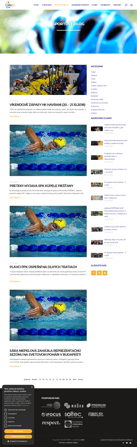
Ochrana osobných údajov (68, 442)
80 (64, 379)
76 (50, 379)
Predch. (35, 379)
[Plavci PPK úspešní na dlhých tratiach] (48, 231)
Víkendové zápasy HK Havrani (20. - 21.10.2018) (47, 105)
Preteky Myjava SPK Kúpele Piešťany (41, 186)
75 (47, 379)
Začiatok (27, 379)
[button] (18, 441)
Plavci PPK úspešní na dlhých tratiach (43, 267)
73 (40, 379)
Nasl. (75, 379)
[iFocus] (51, 418)
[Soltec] (73, 418)
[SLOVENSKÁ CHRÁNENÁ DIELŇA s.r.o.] (73, 427)
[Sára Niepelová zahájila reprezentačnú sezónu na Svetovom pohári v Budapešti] (48, 315)
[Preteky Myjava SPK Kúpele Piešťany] (48, 150)
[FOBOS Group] (96, 418)
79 (60, 379)
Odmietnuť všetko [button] (18, 436)
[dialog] (18, 415)
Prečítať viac (25, 405)
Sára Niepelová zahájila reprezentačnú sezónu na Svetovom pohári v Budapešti (45, 353)
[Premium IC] (96, 408)
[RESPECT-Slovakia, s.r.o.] (51, 425)
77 (53, 379)
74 (43, 379)
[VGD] (51, 408)
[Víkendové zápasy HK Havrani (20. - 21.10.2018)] (48, 80)
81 (67, 379)
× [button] (32, 387)
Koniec (80, 379)
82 (70, 379)
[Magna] (73, 408)
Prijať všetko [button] (18, 431)
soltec (82, 440)
